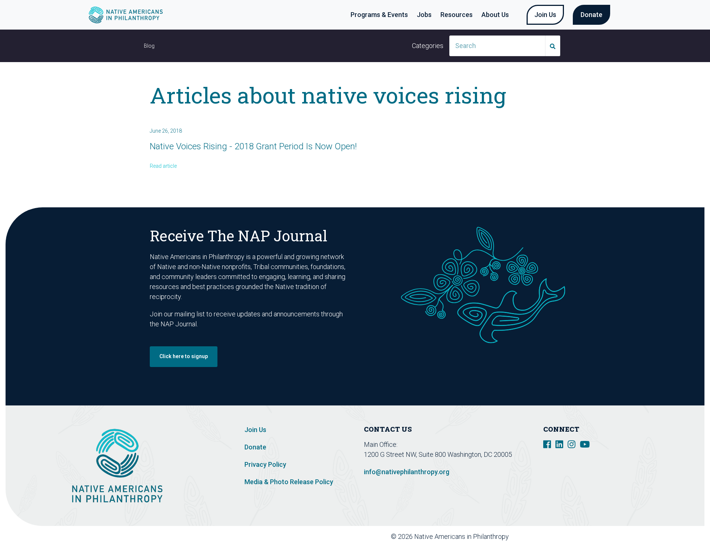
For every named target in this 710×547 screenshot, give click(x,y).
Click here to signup (183, 356)
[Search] (552, 45)
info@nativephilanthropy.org (406, 472)
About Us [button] (495, 14)
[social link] (547, 444)
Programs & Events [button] (379, 14)
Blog (149, 46)
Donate (591, 14)
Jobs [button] (424, 14)
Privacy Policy (265, 464)
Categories (427, 46)
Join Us (545, 14)
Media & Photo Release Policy (288, 482)
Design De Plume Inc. (577, 536)
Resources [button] (456, 14)
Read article (163, 166)
